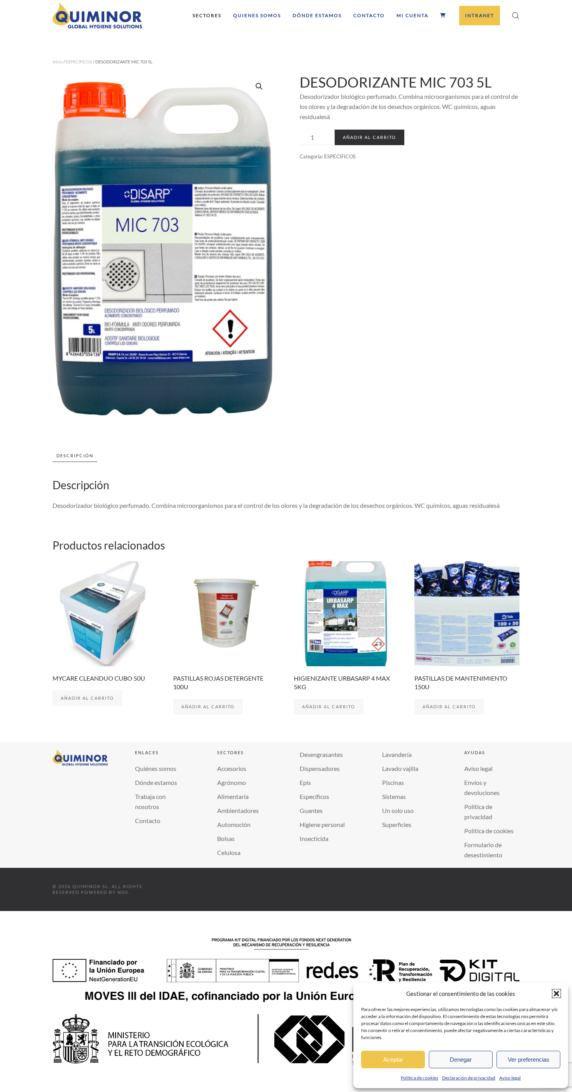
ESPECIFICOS (79, 61)
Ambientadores (238, 810)
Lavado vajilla (400, 768)
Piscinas (393, 782)
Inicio (58, 61)
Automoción (234, 824)
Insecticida (314, 838)
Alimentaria (233, 796)
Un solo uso (398, 810)
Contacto (369, 15)
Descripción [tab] (74, 455)
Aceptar (393, 1059)
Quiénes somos (155, 768)
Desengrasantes (321, 754)
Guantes (311, 810)
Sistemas (394, 796)
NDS (123, 892)
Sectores (207, 15)
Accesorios (231, 768)
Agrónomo (231, 782)
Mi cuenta (412, 15)
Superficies (396, 824)
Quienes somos (257, 15)
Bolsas (226, 838)
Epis (305, 782)
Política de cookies (419, 1078)
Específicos (314, 796)
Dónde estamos (317, 15)
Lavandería (397, 754)
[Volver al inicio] (97, 15)
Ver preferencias (528, 1059)
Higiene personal (322, 824)
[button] (556, 993)
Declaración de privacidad (468, 1078)
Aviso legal (510, 1078)
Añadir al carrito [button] (87, 697)
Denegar (461, 1059)
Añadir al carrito (369, 137)
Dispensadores (320, 768)
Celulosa (228, 852)
